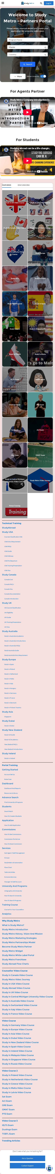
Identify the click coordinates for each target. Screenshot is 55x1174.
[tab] (6, 185)
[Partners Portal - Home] (27, 3)
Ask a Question (27, 1158)
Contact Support (27, 1166)
